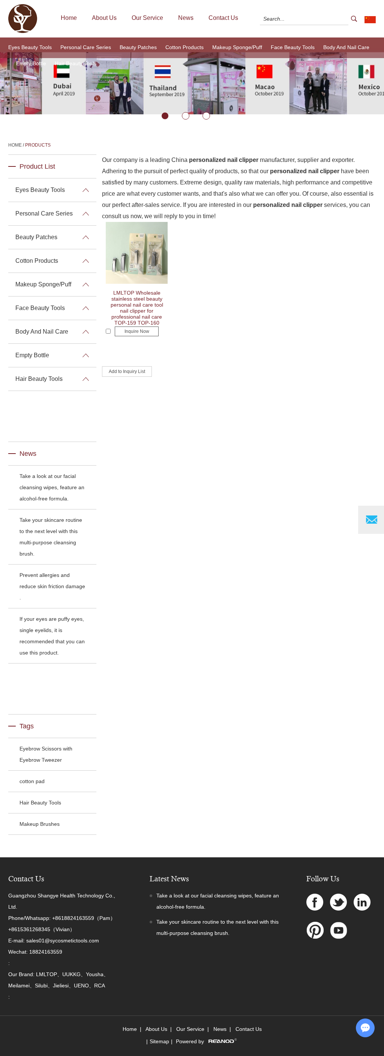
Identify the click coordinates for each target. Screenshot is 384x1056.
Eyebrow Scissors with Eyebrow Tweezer (46, 754)
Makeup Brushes (40, 824)
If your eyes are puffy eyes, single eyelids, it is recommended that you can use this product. (52, 636)
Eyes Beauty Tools (30, 47)
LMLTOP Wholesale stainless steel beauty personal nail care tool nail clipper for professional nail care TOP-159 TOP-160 (137, 308)
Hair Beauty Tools (75, 63)
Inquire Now (136, 331)
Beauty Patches (138, 47)
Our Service (147, 18)
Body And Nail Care (346, 47)
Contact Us (223, 18)
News (186, 18)
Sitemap (159, 1041)
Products (38, 145)
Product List (37, 166)
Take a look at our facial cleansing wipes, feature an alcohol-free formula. (52, 487)
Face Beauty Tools (293, 47)
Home (69, 18)
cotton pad (32, 781)
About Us (104, 18)
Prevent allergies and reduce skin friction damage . (52, 586)
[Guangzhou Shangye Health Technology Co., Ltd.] (22, 31)
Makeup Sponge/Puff (237, 47)
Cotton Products (184, 47)
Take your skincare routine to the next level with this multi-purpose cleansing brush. (51, 537)
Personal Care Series (85, 47)
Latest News (169, 879)
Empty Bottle (31, 63)
